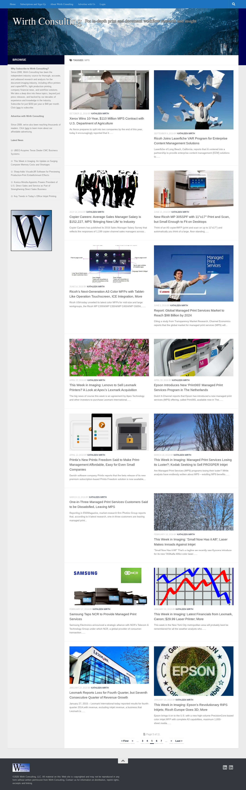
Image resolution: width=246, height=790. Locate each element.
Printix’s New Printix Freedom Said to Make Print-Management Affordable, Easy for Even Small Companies (104, 464)
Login (102, 4)
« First (125, 740)
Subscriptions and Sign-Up (33, 4)
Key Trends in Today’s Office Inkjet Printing (35, 196)
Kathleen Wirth (100, 113)
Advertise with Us (86, 4)
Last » (178, 740)
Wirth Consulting (47, 21)
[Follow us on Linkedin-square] (225, 767)
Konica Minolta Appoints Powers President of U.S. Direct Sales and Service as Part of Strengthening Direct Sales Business (34, 185)
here (18, 107)
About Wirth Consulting (61, 4)
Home (13, 4)
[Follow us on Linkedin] (231, 767)
